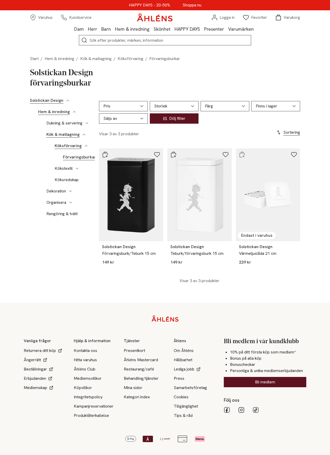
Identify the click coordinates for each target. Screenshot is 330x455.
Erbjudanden (35, 378)
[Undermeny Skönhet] (172, 29)
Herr (92, 29)
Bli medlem (265, 382)
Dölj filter (177, 118)
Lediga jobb (184, 369)
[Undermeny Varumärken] (256, 29)
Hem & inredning (132, 29)
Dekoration (56, 191)
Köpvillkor (83, 387)
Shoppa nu (192, 5)
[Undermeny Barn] (113, 29)
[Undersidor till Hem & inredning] (74, 111)
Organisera (56, 202)
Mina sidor (133, 387)
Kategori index (137, 397)
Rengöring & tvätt (62, 213)
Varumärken (241, 29)
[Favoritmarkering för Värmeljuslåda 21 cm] (294, 154)
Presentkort (134, 350)
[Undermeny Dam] (86, 29)
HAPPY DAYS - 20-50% (149, 5)
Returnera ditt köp (40, 350)
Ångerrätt (32, 360)
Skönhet (162, 29)
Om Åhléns (184, 350)
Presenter (214, 29)
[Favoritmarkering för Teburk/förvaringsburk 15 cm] (225, 154)
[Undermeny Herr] (99, 29)
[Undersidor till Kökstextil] (77, 168)
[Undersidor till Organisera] (70, 202)
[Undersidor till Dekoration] (70, 191)
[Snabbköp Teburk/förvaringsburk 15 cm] (173, 154)
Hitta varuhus (85, 360)
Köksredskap (67, 179)
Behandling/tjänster (141, 378)
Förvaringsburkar (79, 157)
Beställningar (35, 369)
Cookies (181, 397)
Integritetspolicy (88, 397)
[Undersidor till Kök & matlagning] (84, 134)
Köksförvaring (130, 58)
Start (34, 58)
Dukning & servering (64, 123)
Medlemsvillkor (88, 378)
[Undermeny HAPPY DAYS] (202, 29)
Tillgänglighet (186, 406)
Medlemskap (35, 387)
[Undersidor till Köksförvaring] (86, 146)
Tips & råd (183, 415)
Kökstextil (64, 168)
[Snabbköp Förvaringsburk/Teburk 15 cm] (105, 154)
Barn (106, 29)
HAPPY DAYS (187, 29)
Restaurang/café (139, 369)
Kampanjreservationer (93, 406)
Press (179, 378)
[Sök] (84, 40)
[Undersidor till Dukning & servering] (87, 123)
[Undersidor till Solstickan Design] (67, 100)
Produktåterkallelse (91, 415)
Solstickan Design (46, 100)
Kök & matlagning (96, 58)
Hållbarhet (183, 360)
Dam (79, 29)
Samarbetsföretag (190, 387)
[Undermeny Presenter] (226, 29)
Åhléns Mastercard (141, 360)
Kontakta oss (85, 350)
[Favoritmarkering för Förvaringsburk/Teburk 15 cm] (157, 154)
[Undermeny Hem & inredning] (152, 29)
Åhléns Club (84, 369)
